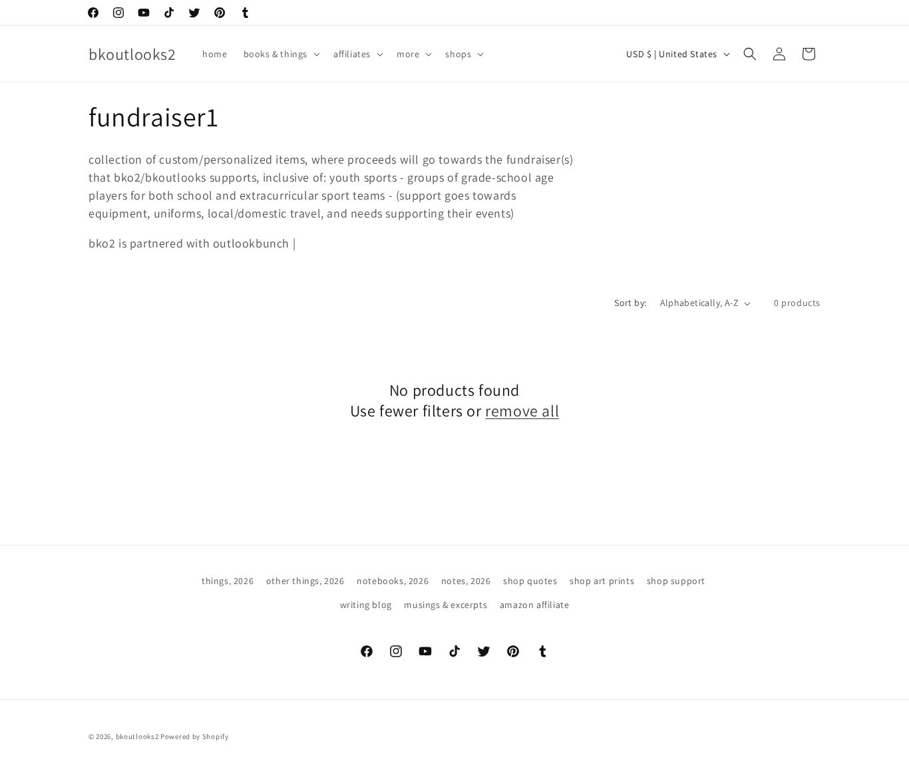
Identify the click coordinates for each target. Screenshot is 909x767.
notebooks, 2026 (393, 581)
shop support (676, 581)
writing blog (366, 605)
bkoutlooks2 (137, 736)
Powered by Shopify (194, 736)
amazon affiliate (535, 605)
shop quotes (530, 581)
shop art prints (602, 581)
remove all (522, 410)
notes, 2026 (466, 581)
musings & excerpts (445, 605)
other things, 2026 (305, 581)
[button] (280, 54)
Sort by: (630, 303)
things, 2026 (228, 581)
